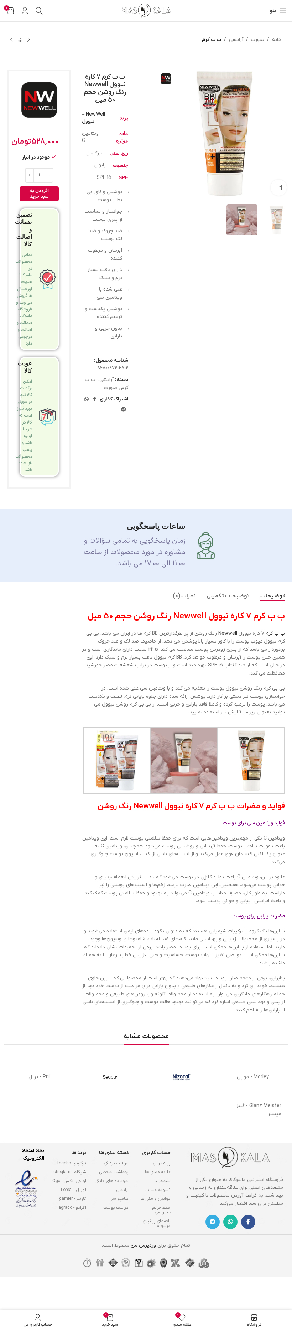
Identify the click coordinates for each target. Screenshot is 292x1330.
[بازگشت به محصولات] (20, 40)
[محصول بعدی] (11, 40)
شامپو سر (120, 1199)
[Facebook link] (94, 399)
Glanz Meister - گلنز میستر (258, 1109)
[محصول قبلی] (28, 40)
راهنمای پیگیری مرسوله (156, 1223)
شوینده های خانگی (111, 1181)
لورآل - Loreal (73, 1190)
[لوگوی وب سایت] (146, 10)
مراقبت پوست (116, 1208)
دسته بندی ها (114, 1152)
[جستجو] (39, 11)
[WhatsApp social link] (86, 399)
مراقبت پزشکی (116, 1163)
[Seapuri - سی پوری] (110, 1077)
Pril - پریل (39, 1077)
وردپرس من (143, 1245)
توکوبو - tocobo (71, 1163)
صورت (257, 39)
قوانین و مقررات (155, 1199)
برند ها (78, 1152)
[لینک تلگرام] (123, 410)
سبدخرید (163, 1181)
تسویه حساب (158, 1190)
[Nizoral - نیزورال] (181, 1077)
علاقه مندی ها (158, 1172)
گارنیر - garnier (72, 1199)
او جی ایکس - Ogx (69, 1181)
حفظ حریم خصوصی (161, 1210)
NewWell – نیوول (93, 118)
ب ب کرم (211, 39)
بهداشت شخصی (114, 1172)
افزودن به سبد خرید (39, 194)
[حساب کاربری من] (25, 11)
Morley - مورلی (253, 1077)
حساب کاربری (156, 1152)
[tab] (272, 596)
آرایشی (236, 39)
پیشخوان (162, 1163)
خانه (276, 39)
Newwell (227, 633)
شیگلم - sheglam (69, 1172)
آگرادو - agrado (72, 1208)
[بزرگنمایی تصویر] (279, 188)
